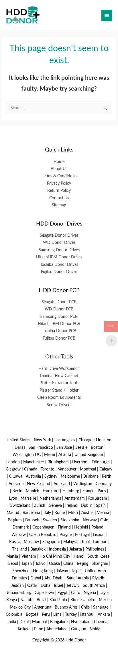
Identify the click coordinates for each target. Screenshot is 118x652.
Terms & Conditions (59, 176)
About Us (59, 169)
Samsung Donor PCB (59, 317)
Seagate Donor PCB (59, 302)
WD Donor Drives (59, 243)
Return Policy (59, 191)
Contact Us (59, 198)
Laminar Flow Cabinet (59, 376)
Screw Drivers (59, 405)
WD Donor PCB (59, 309)
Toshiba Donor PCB (59, 331)
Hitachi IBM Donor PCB (59, 324)
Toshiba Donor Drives (59, 265)
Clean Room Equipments (59, 398)
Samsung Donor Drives (59, 250)
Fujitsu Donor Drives (59, 272)
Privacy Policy (59, 184)
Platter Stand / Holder (59, 390)
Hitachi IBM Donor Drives (59, 257)
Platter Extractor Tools (59, 383)
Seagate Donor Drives (59, 236)
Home (59, 162)
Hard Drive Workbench (59, 369)
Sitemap (59, 205)
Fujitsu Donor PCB (59, 338)
